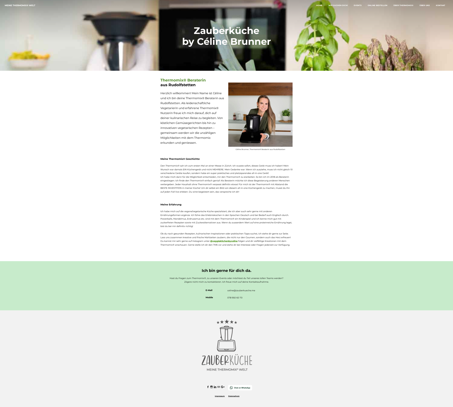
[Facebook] (208, 387)
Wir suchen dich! (338, 5)
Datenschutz (233, 396)
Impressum (220, 396)
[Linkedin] (215, 387)
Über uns (424, 5)
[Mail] (218, 387)
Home (319, 5)
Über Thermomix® (403, 5)
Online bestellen (377, 5)
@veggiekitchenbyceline (224, 241)
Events (358, 5)
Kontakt (440, 5)
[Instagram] (211, 387)
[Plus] (222, 387)
